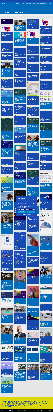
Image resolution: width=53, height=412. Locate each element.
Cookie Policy (24, 214)
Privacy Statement (28, 214)
